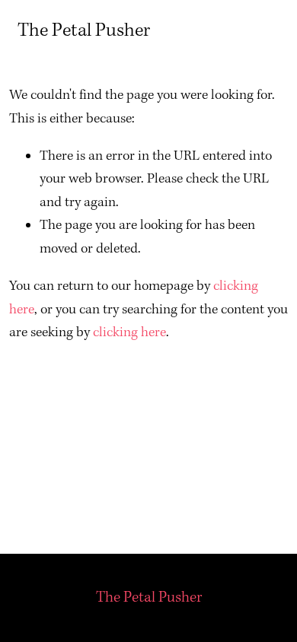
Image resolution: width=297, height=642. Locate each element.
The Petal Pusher (84, 30)
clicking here (129, 332)
